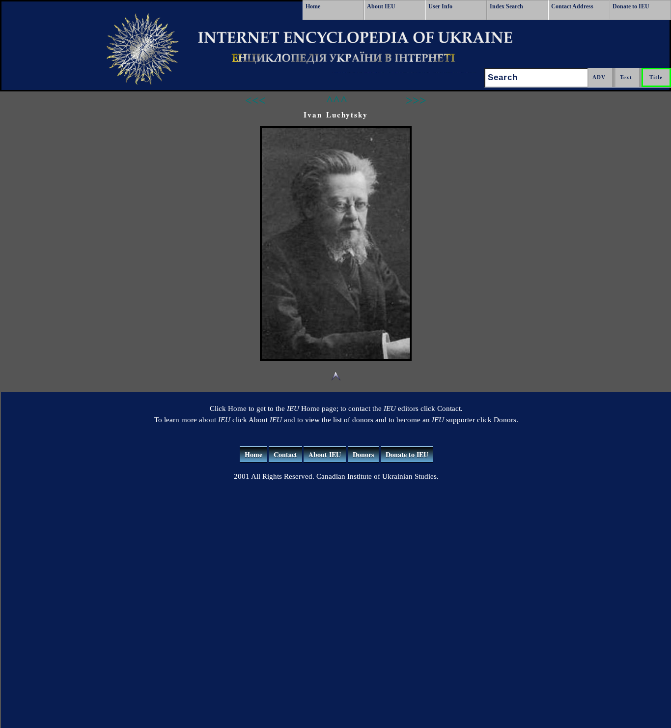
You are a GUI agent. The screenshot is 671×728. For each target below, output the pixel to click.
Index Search (506, 6)
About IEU (381, 6)
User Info (440, 6)
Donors (363, 454)
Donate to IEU (631, 6)
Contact (285, 454)
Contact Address (572, 6)
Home (313, 6)
